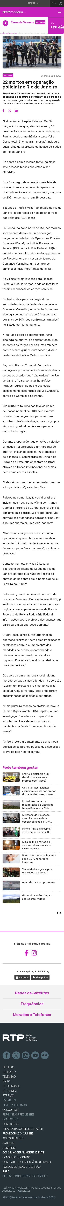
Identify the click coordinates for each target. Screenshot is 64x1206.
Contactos (10, 1119)
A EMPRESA (9, 1148)
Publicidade (23, 1190)
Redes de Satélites (32, 992)
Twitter (16, 1055)
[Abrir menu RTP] (32, 3)
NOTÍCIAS (8, 1067)
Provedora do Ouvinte (18, 1133)
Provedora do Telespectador (23, 1129)
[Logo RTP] (20, 1037)
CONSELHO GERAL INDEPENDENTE (23, 1152)
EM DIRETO (9, 1100)
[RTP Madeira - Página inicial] (21, 12)
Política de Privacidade (15, 1187)
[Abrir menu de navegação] (61, 12)
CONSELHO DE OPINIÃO (16, 1157)
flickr (45, 1055)
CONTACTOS (10, 1124)
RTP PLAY (8, 1095)
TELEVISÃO (9, 1076)
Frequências (32, 1003)
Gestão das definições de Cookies (25, 1176)
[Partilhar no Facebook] (3, 111)
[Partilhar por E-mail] (16, 111)
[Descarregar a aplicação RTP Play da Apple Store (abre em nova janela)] (22, 977)
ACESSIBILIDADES (13, 1138)
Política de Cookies (40, 1187)
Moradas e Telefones (32, 1014)
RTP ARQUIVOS (11, 1086)
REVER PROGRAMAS (15, 1105)
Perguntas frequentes (18, 1114)
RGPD (6, 1171)
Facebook (7, 1055)
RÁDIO (6, 1081)
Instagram (26, 1055)
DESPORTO (9, 1072)
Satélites (9, 1143)
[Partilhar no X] (9, 111)
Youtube (35, 1055)
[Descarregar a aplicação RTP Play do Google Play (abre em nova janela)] (40, 977)
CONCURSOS (10, 1110)
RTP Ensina (10, 1091)
